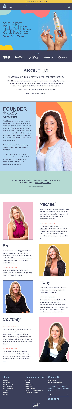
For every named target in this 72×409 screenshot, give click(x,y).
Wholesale (6, 390)
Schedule (5, 392)
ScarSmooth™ (6, 380)
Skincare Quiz (6, 382)
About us (5, 394)
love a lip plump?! (43, 182)
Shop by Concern (7, 386)
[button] (65, 6)
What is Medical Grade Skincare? (34, 390)
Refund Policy (29, 384)
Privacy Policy (29, 386)
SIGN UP (67, 395)
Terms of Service (30, 388)
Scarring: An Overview (31, 392)
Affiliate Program (8, 388)
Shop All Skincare (8, 384)
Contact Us (28, 380)
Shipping (27, 382)
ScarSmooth (10, 351)
